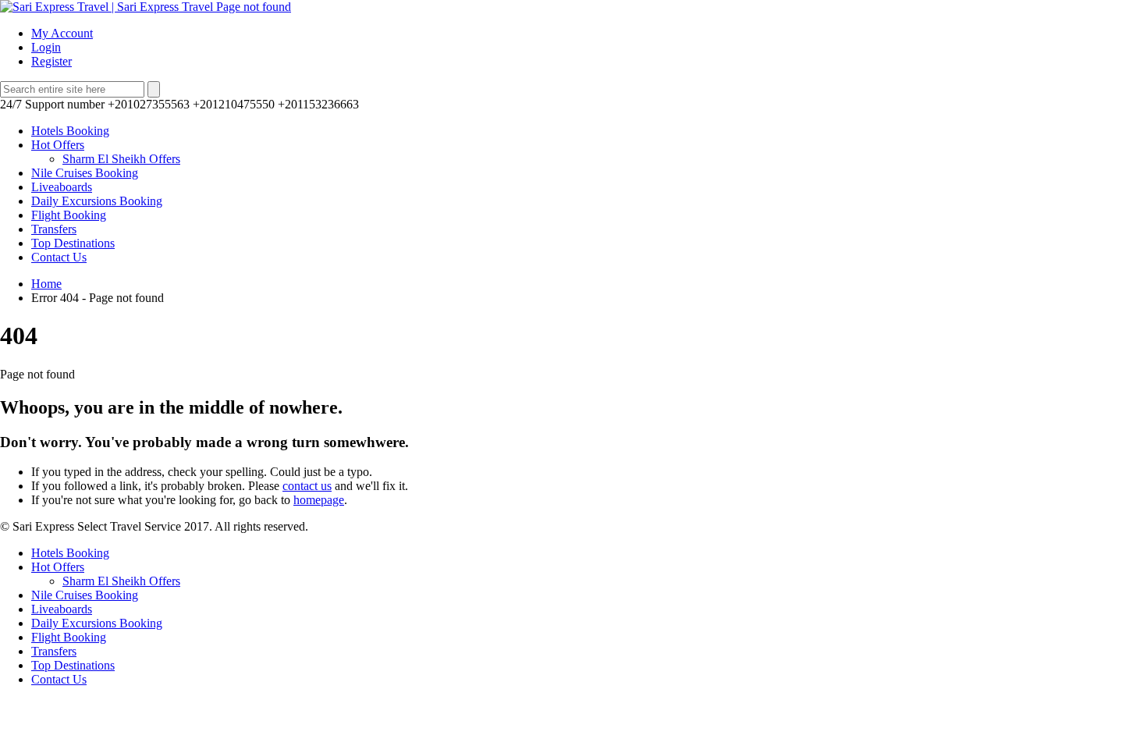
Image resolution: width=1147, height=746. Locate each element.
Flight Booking (68, 215)
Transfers (53, 229)
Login (46, 47)
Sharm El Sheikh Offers (121, 158)
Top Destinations (73, 243)
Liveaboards (61, 187)
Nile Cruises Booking (84, 172)
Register (51, 61)
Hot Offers (57, 144)
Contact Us (59, 257)
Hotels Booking (70, 130)
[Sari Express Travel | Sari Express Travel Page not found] (145, 6)
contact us (307, 485)
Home (46, 283)
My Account (62, 33)
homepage (318, 499)
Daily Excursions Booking (96, 201)
